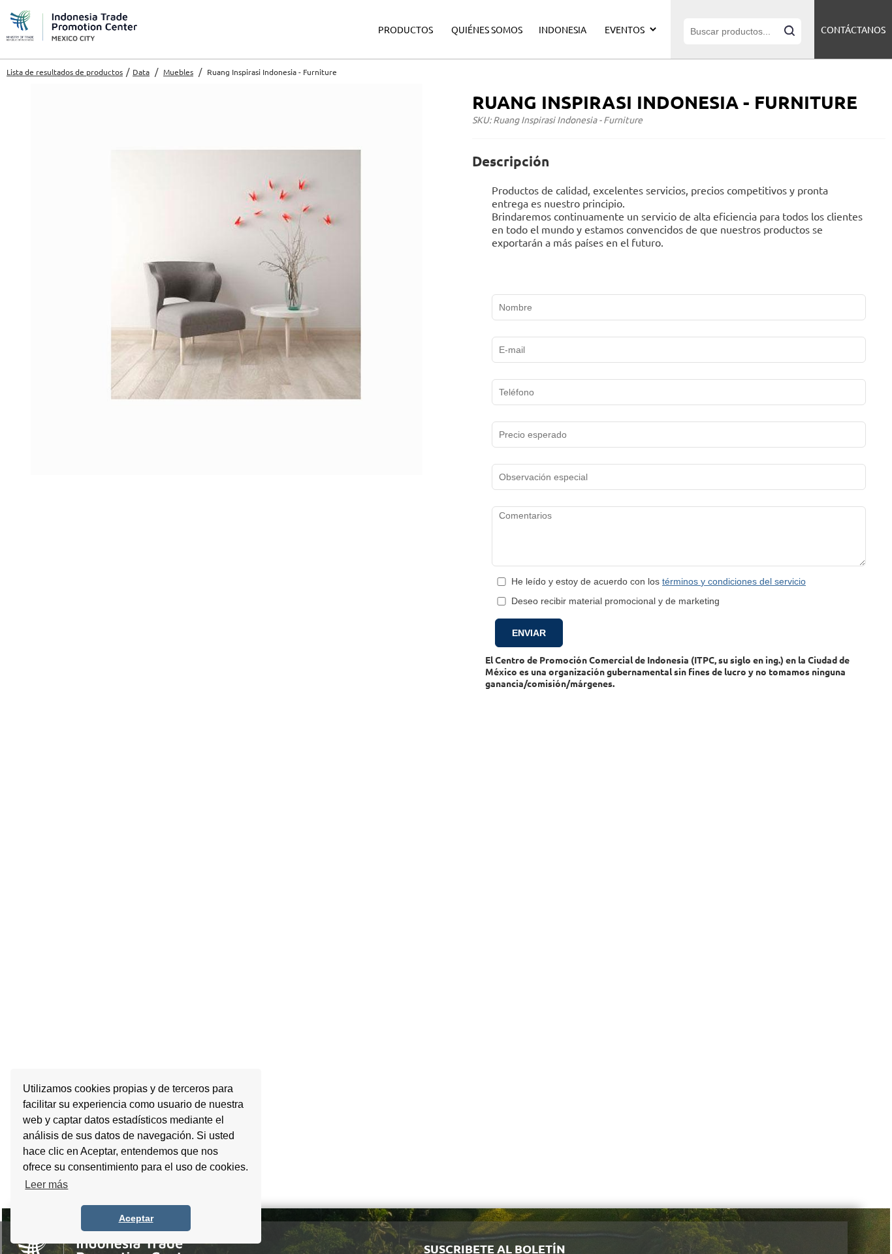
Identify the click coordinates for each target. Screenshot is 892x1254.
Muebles (178, 72)
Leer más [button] (46, 1184)
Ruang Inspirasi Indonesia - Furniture (272, 72)
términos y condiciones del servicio (734, 581)
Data (141, 72)
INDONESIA (562, 29)
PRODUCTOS (405, 29)
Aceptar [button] (136, 1218)
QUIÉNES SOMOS (486, 29)
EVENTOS (625, 29)
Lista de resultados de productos (65, 72)
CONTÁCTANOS (853, 29)
